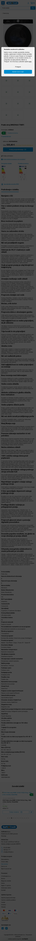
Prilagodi (18, 67)
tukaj (30, 61)
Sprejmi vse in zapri (18, 72)
